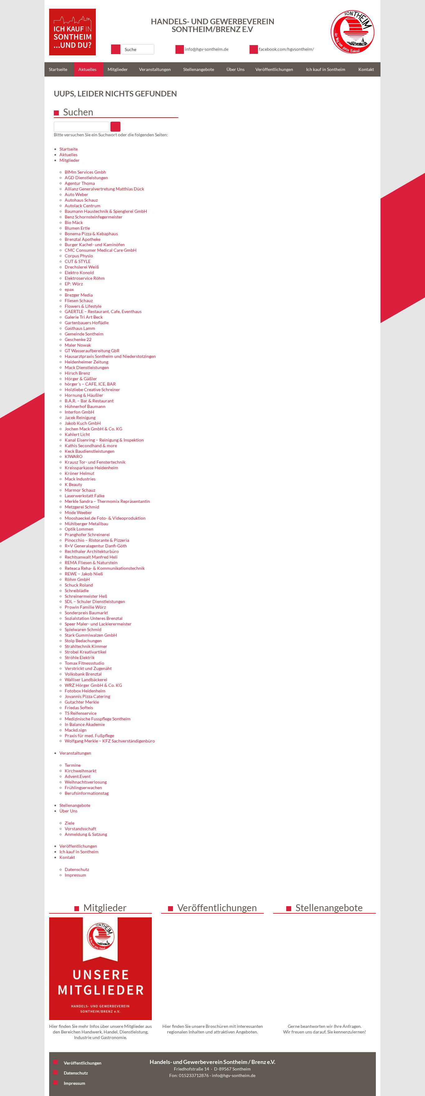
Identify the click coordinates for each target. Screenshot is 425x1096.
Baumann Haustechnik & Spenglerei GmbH (106, 211)
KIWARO (73, 456)
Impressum (75, 875)
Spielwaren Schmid (83, 629)
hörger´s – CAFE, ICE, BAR (90, 383)
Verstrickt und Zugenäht (88, 668)
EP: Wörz (74, 283)
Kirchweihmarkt (80, 770)
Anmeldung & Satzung (86, 834)
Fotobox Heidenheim (85, 690)
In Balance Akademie (85, 724)
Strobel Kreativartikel (85, 651)
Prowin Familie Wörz (85, 607)
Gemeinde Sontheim (84, 333)
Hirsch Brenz (77, 373)
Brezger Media (79, 294)
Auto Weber (76, 194)
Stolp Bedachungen (83, 640)
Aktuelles (87, 69)
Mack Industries (80, 478)
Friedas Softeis (79, 707)
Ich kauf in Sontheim (325, 69)
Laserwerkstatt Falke (85, 495)
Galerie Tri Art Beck (84, 317)
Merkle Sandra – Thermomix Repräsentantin (107, 501)
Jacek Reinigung (80, 417)
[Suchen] (115, 49)
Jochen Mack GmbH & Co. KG (93, 428)
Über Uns (236, 69)
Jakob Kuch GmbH (83, 423)
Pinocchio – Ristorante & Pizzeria (97, 540)
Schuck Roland (79, 585)
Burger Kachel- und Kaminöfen (95, 244)
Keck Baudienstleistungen (89, 451)
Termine (73, 765)
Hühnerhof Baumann (85, 406)
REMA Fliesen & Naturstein (91, 562)
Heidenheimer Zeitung (86, 361)
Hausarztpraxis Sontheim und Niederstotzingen (110, 356)
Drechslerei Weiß (82, 266)
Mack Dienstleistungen (87, 367)
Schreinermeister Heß (86, 596)
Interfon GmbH (79, 412)
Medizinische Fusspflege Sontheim (98, 718)
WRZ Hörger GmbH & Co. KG (93, 685)
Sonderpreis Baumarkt (86, 612)
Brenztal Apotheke (82, 239)
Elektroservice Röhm (85, 278)
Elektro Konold (79, 272)
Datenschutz (77, 869)
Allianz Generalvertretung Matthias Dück (104, 188)
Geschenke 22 (78, 339)
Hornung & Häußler (84, 395)
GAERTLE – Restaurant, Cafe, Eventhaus (103, 311)
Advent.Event (78, 776)
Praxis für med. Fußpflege (89, 735)
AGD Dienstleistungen (86, 177)
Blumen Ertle (77, 228)
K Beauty (73, 484)
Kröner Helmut (79, 473)
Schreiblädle (77, 590)
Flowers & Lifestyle (83, 306)
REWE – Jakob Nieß (84, 573)
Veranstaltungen (155, 69)
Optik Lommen (79, 529)
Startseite (58, 69)
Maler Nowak (78, 345)
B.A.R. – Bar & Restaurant (89, 400)
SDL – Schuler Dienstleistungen (95, 601)
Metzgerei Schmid (82, 506)
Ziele (69, 823)
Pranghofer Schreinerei (87, 534)
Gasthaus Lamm (80, 328)
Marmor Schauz (80, 490)
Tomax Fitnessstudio (84, 663)
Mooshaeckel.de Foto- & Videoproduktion (105, 518)
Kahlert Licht (77, 434)
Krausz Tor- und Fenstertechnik (95, 462)
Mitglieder (118, 69)
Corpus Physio (79, 255)
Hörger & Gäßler (81, 378)
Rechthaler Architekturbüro (92, 551)
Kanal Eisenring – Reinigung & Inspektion (104, 440)
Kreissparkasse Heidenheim (91, 467)
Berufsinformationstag (87, 793)
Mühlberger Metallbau (86, 523)
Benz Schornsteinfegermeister (94, 216)
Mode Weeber (78, 512)
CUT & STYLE (78, 261)
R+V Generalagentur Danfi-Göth (96, 545)
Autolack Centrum (82, 205)
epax (69, 289)
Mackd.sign (75, 730)
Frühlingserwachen (83, 787)
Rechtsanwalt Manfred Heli (91, 557)
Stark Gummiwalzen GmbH (91, 635)
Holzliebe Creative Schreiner (92, 389)
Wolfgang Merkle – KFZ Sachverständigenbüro (110, 740)
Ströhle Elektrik (80, 657)
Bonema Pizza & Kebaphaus (91, 233)
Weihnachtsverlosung (86, 782)
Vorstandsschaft (80, 828)
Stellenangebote (198, 69)
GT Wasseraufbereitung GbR (92, 350)
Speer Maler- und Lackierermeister (98, 623)
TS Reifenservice (80, 713)
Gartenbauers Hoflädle (87, 322)
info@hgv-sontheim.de (233, 1075)
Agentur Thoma (80, 183)
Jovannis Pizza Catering (87, 696)
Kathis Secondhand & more (91, 445)
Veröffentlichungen (274, 69)
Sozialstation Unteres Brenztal (94, 618)
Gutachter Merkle (82, 702)
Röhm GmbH (77, 579)
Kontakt (366, 69)
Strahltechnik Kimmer (86, 646)
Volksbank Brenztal (83, 674)
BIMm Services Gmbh (85, 172)
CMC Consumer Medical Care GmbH (101, 250)
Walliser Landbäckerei (86, 679)
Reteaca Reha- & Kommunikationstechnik (105, 568)
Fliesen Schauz (79, 300)
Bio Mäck (74, 222)
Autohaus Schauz (81, 200)
